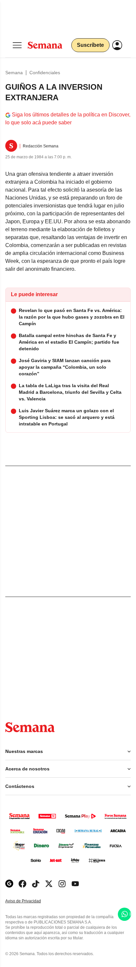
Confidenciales (44, 72)
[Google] (9, 884)
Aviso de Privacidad (30, 901)
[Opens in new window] (22, 884)
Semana (14, 72)
